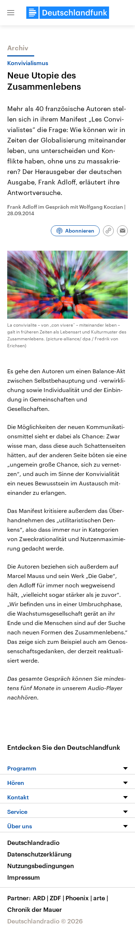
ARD (40, 897)
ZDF (57, 897)
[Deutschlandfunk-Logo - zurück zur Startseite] (67, 13)
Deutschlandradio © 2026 (45, 921)
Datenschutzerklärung (39, 854)
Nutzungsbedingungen (40, 865)
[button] (10, 12)
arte (100, 897)
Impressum (23, 877)
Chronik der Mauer (34, 909)
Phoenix (79, 897)
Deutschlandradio (33, 842)
